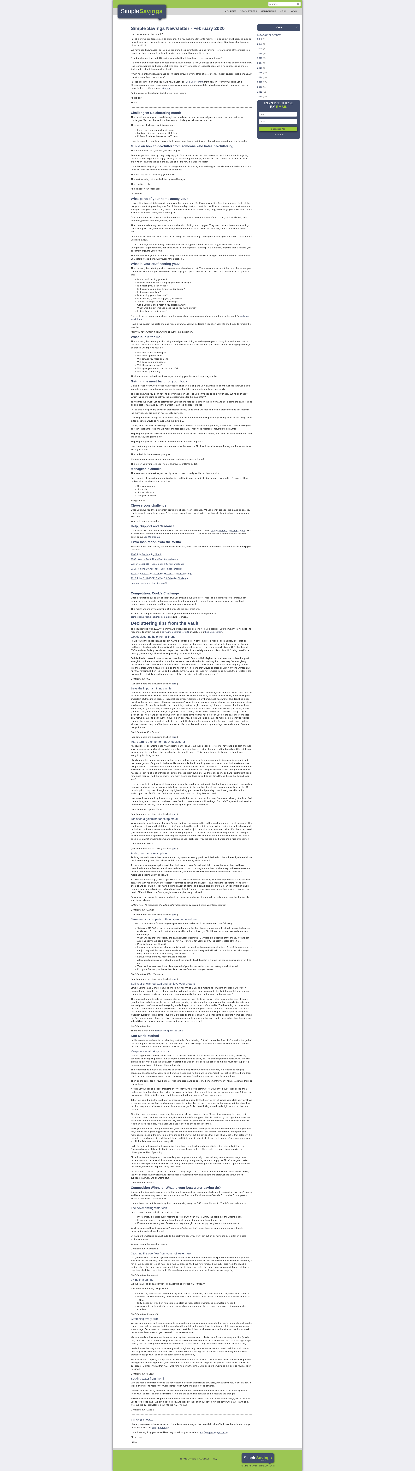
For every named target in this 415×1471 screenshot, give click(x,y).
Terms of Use (188, 1459)
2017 (259, 63)
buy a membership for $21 (175, 632)
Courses (230, 11)
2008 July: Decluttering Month (146, 554)
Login (293, 11)
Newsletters (248, 11)
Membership (268, 11)
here (174, 683)
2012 (259, 87)
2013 (259, 82)
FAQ (215, 1459)
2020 (259, 48)
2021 (259, 44)
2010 (259, 96)
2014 (259, 77)
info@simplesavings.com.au (214, 1432)
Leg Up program (152, 537)
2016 (259, 68)
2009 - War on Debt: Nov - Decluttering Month (154, 559)
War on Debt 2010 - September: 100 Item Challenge (157, 564)
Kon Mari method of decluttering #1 (149, 583)
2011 (259, 91)
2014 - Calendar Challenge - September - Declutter (157, 568)
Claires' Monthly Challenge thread (228, 530)
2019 (259, 53)
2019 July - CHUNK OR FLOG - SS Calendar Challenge (159, 578)
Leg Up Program (194, 81)
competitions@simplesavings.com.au (150, 616)
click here (166, 88)
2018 (259, 58)
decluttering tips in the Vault (168, 1030)
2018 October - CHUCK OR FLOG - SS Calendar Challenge (161, 573)
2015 (259, 72)
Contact (204, 1459)
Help (283, 11)
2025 (259, 39)
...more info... (278, 134)
